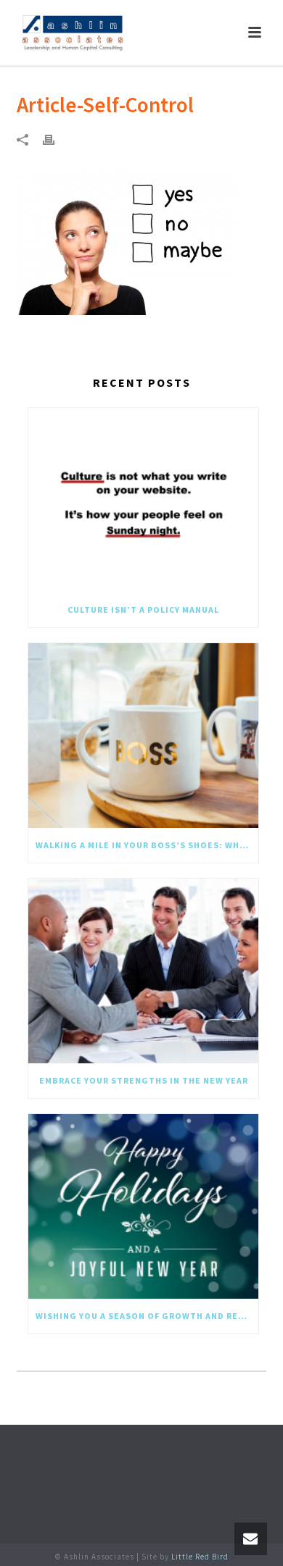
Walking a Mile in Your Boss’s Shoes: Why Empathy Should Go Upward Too (147, 844)
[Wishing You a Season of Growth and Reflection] (143, 1206)
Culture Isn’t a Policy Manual (143, 609)
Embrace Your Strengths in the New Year (143, 1080)
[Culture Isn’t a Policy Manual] (143, 500)
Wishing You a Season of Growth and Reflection (147, 1315)
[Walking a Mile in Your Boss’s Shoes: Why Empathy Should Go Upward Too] (143, 735)
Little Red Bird (200, 1557)
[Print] (56, 138)
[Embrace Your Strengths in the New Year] (143, 971)
